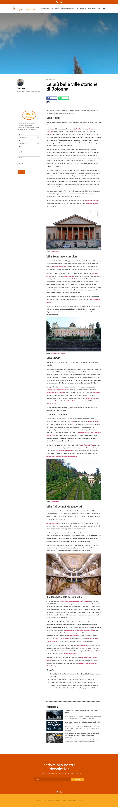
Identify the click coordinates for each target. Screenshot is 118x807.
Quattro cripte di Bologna (64, 450)
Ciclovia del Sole (51, 403)
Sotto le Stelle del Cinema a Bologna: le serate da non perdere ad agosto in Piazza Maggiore (82, 735)
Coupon (20, 163)
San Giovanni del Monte (91, 200)
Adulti (19, 146)
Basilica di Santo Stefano (86, 445)
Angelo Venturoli (74, 279)
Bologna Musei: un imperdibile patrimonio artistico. (61, 456)
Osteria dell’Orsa (52, 641)
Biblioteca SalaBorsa (82, 645)
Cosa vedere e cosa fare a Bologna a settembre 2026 (83, 722)
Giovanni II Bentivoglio (59, 266)
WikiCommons (55, 252)
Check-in (20, 134)
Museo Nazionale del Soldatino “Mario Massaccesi (75, 601)
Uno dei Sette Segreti (69, 653)
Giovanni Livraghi (93, 421)
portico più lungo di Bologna (55, 392)
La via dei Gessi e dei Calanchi (64, 401)
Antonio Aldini (77, 129)
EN (99, 8)
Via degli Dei (96, 392)
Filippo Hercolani (68, 276)
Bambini (20, 152)
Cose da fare (55, 8)
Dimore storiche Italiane (58, 353)
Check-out (21, 140)
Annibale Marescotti (52, 523)
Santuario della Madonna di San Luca (57, 390)
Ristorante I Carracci (92, 638)
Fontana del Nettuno (94, 651)
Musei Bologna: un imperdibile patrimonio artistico (80, 630)
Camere (20, 157)
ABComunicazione (56, 800)
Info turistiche (92, 8)
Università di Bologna (91, 203)
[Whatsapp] (61, 2)
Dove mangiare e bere (67, 8)
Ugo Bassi (71, 421)
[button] (104, 8)
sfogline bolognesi (73, 636)
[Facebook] (57, 2)
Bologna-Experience (76, 800)
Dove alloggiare (81, 8)
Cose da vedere (44, 8)
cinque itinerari (90, 398)
